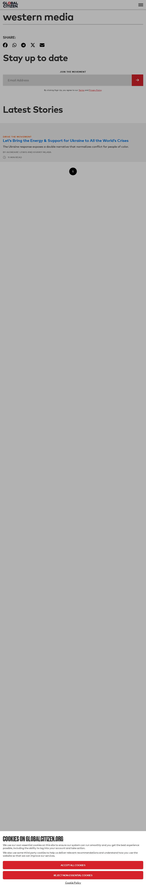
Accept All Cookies (73, 865)
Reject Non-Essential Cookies (73, 875)
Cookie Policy (73, 882)
